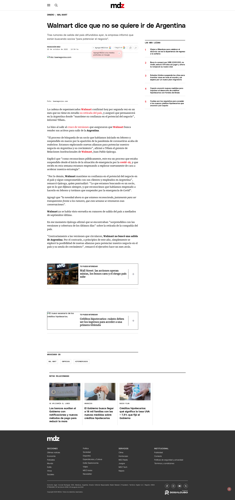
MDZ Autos (87, 470)
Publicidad (158, 452)
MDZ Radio (123, 460)
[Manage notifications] (229, 489)
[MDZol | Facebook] (167, 486)
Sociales (50, 474)
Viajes (85, 467)
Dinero (50, 15)
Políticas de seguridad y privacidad (168, 460)
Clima (121, 452)
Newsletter (87, 474)
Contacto (158, 456)
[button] (48, 5)
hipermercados (81, 361)
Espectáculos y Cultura (92, 459)
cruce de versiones (78, 127)
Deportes (87, 456)
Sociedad (87, 452)
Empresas (66, 361)
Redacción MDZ (53, 47)
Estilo (49, 467)
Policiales (51, 460)
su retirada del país (91, 112)
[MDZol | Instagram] (173, 486)
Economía (51, 456)
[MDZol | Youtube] (180, 486)
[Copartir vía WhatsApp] (130, 47)
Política (86, 448)
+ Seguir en (118, 47)
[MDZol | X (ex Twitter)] (186, 486)
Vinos (49, 471)
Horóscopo (123, 456)
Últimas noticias (53, 452)
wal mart (52, 361)
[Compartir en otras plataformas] (136, 47)
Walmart (86, 109)
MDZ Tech (123, 467)
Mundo (50, 463)
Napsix (121, 471)
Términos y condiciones (164, 463)
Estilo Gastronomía (90, 463)
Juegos (122, 463)
